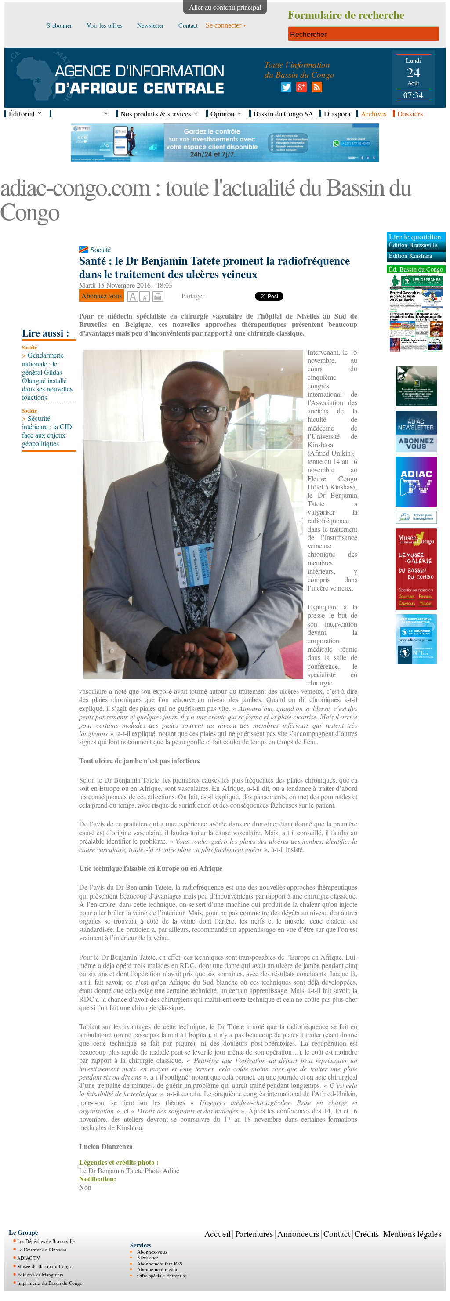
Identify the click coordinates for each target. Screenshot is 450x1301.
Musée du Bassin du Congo (45, 1266)
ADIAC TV (28, 1257)
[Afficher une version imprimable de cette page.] (158, 295)
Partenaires (254, 1233)
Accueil (217, 1233)
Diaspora (337, 114)
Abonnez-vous (152, 1251)
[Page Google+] (300, 89)
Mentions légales (412, 1233)
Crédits (367, 1233)
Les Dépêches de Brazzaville (46, 1241)
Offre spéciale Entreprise (162, 1275)
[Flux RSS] (315, 89)
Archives (374, 114)
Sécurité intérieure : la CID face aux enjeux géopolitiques (47, 430)
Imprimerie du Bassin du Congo (50, 1282)
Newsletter (147, 1257)
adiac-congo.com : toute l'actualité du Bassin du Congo (205, 198)
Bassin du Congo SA (283, 114)
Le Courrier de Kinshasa (41, 1249)
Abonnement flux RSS (159, 1263)
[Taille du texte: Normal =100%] (144, 297)
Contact (336, 1233)
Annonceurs (298, 1233)
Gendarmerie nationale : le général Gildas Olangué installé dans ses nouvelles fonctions (47, 376)
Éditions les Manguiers (40, 1274)
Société (29, 347)
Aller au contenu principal (225, 6)
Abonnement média (157, 1269)
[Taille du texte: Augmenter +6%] (132, 297)
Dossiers (410, 114)
